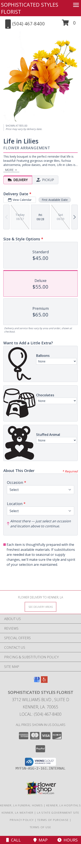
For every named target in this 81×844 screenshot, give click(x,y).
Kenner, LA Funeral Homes (21, 805)
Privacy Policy (22, 820)
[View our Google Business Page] (36, 681)
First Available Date (55, 200)
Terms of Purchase (53, 820)
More (9, 170)
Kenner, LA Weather (17, 812)
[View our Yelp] (44, 681)
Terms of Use (40, 827)
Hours (69, 840)
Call (15, 840)
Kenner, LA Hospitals (63, 805)
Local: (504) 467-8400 (40, 714)
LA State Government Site (58, 812)
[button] (69, 24)
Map (42, 840)
